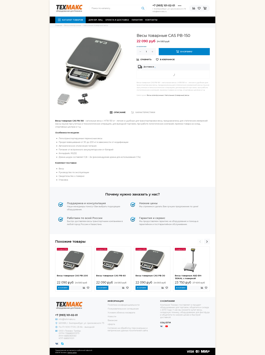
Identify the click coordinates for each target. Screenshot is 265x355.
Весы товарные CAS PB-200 (72, 275)
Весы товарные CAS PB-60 (111, 275)
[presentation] (200, 241)
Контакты (151, 20)
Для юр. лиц (95, 20)
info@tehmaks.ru (67, 319)
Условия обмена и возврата (121, 312)
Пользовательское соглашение (123, 309)
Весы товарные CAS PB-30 (150, 275)
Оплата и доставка (117, 20)
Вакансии (112, 320)
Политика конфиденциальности (124, 305)
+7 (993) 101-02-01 (164, 5)
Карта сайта (72, 352)
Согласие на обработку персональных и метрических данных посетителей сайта (128, 329)
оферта (111, 324)
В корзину (63, 288)
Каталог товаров (72, 20)
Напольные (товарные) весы (177, 95)
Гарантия (137, 20)
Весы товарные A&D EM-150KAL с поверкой (188, 277)
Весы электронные (155, 95)
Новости (112, 316)
